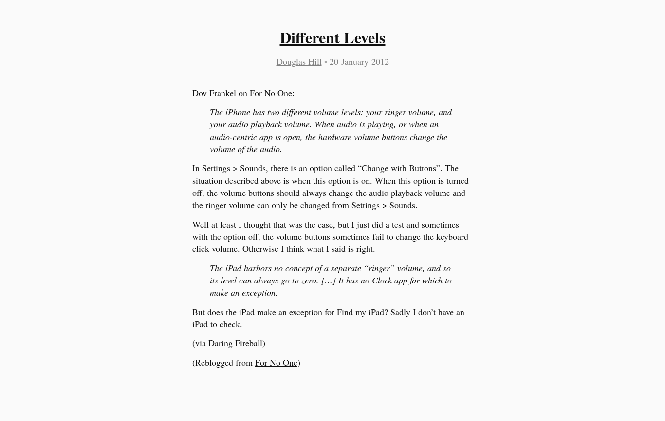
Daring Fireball (235, 343)
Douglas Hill (299, 61)
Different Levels (333, 37)
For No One (276, 362)
